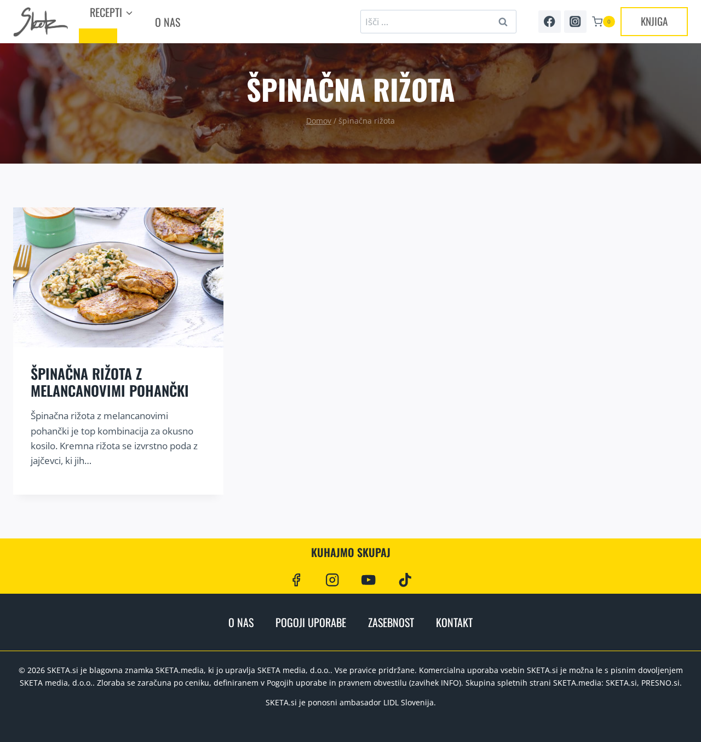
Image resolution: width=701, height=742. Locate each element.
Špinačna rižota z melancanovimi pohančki (110, 382)
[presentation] (118, 277)
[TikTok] (405, 580)
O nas (167, 22)
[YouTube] (369, 580)
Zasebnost (391, 622)
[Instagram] (575, 21)
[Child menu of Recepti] (98, 35)
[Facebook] (549, 21)
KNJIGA (654, 20)
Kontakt (454, 622)
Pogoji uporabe (310, 622)
